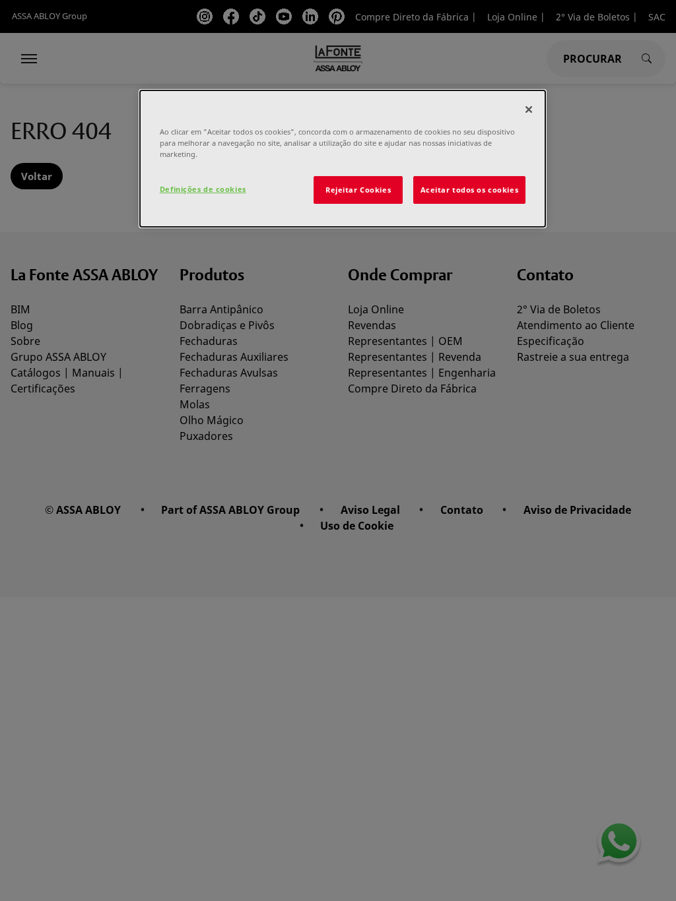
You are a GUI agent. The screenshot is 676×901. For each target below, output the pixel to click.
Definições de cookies (203, 189)
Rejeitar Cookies (358, 190)
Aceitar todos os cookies (470, 190)
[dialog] (342, 158)
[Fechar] (528, 109)
